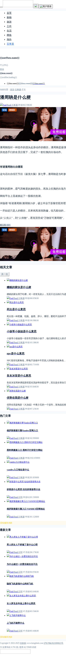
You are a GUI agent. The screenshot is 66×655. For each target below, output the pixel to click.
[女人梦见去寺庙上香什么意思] (21, 595)
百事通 (10, 44)
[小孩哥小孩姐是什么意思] (19, 324)
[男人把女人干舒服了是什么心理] (22, 537)
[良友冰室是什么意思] (17, 369)
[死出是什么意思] (15, 302)
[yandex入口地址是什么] (18, 462)
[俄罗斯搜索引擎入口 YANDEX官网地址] (26, 501)
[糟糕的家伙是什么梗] (17, 280)
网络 (9, 35)
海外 (9, 39)
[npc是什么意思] (15, 346)
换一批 (4, 274)
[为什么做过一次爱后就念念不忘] (22, 556)
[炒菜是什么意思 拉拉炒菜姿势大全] (23, 481)
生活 (9, 30)
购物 (9, 17)
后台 (2, 69)
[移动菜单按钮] (1, 7)
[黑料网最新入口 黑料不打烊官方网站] (24, 442)
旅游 (9, 22)
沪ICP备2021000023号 (53, 643)
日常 (20, 497)
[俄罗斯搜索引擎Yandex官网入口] (22, 423)
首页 (9, 13)
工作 (9, 26)
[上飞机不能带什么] (16, 615)
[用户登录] (46, 6)
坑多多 (23, 643)
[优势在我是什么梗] (16, 391)
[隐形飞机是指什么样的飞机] (20, 576)
